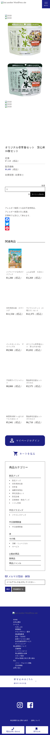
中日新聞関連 (15, 522)
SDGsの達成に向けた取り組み (25, 658)
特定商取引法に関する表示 (19, 720)
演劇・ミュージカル (20, 543)
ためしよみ (19, 627)
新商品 (12, 558)
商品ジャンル (15, 563)
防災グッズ (14, 476)
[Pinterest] (25, 228)
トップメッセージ (21, 651)
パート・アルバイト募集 (23, 663)
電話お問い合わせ (13, 731)
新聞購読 (18, 629)
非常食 (14, 487)
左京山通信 (17, 622)
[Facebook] (25, 219)
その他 (12, 539)
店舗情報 (18, 648)
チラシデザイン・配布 (22, 631)
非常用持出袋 (17, 484)
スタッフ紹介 (19, 656)
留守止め (36, 731)
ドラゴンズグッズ (19, 515)
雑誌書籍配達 (19, 634)
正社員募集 (19, 665)
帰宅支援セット (18, 493)
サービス (15, 547)
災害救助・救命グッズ (20, 500)
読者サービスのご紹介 (22, 639)
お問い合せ (17, 668)
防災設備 (15, 497)
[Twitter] (25, 224)
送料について (35, 720)
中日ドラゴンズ (16, 510)
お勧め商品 (14, 554)
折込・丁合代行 (20, 636)
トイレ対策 (16, 503)
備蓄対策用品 (17, 490)
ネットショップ (20, 644)
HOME (15, 619)
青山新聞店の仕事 (21, 653)
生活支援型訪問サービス (23, 641)
